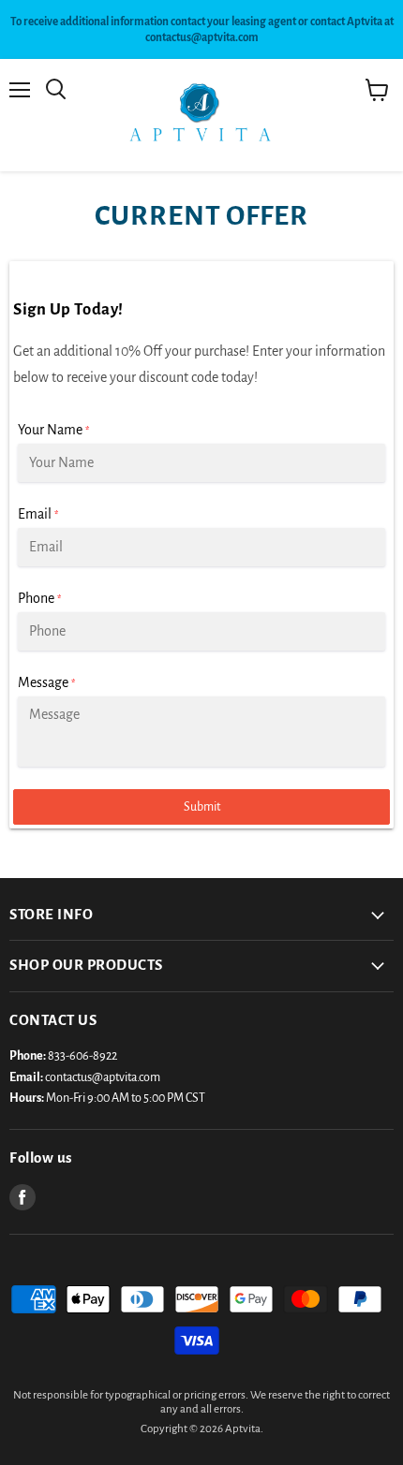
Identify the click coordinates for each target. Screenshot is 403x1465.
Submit (202, 806)
